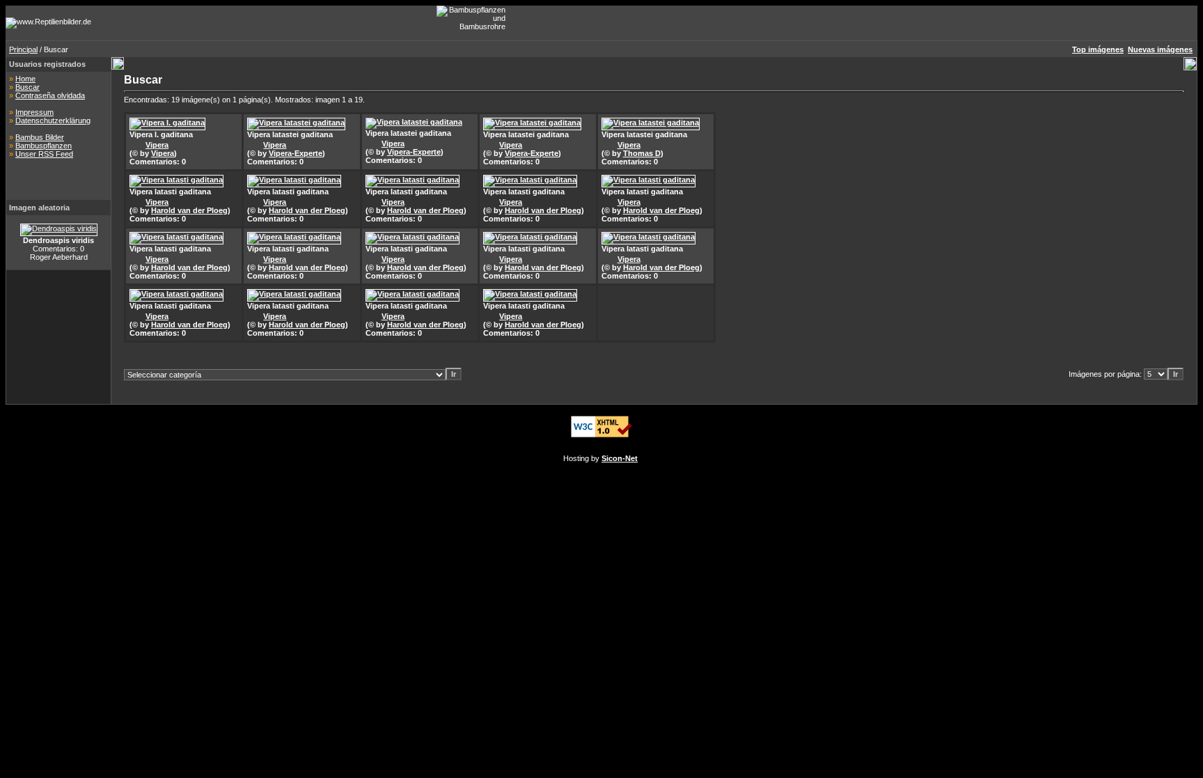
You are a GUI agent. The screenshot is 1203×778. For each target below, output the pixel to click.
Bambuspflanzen (43, 145)
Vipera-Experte (295, 153)
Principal (23, 49)
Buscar (27, 87)
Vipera (157, 145)
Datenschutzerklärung (53, 120)
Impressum (34, 112)
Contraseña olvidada (50, 95)
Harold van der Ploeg (189, 210)
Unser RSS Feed (44, 154)
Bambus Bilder (39, 137)
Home (25, 79)
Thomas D (642, 153)
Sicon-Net (620, 458)
